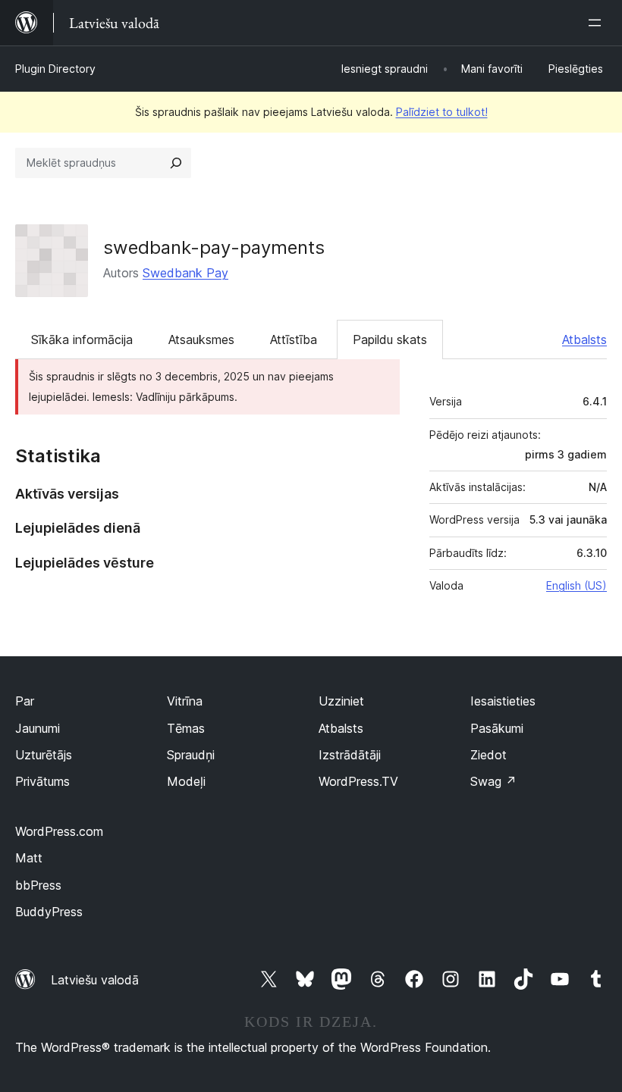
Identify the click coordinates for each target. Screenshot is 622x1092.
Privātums (42, 781)
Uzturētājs (43, 754)
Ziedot (488, 754)
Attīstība (293, 339)
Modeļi (186, 781)
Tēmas (186, 728)
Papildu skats (390, 339)
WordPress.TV (358, 781)
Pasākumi (496, 728)
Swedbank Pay (185, 272)
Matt (28, 857)
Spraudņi (191, 754)
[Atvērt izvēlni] (597, 22)
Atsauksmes (201, 339)
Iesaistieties (503, 701)
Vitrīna (185, 701)
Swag (493, 781)
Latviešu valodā (95, 979)
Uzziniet (341, 701)
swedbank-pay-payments (214, 247)
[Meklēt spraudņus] (176, 163)
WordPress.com (59, 831)
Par (24, 701)
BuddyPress (49, 911)
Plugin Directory (55, 68)
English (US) (576, 585)
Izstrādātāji (350, 754)
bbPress (38, 885)
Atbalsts (584, 339)
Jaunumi (37, 728)
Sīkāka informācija (82, 339)
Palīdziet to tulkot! (442, 111)
